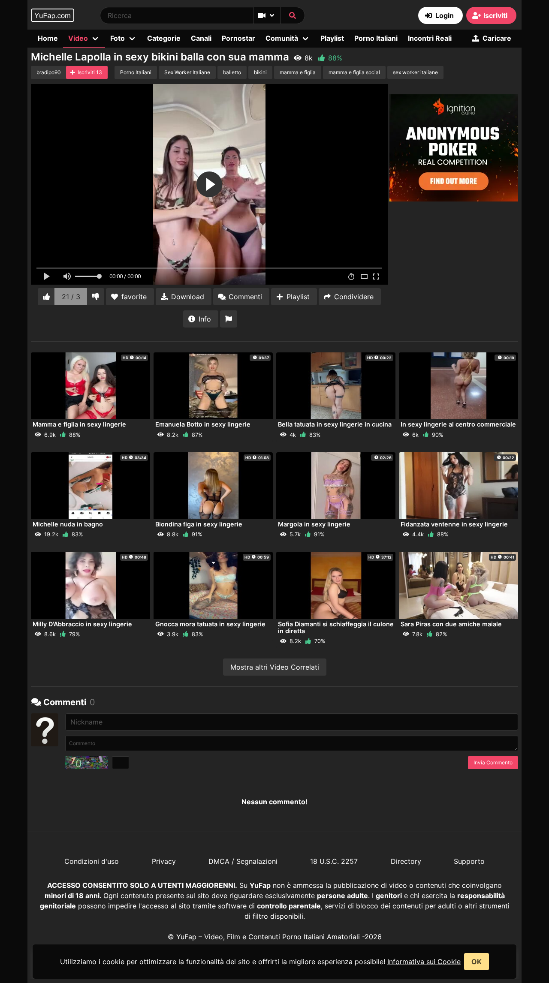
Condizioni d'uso (91, 861)
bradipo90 (48, 72)
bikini (260, 72)
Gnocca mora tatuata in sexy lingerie (210, 624)
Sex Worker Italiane (187, 72)
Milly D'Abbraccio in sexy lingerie (82, 624)
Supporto (469, 861)
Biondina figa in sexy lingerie (198, 524)
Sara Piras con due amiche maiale (451, 624)
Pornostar (238, 38)
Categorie (164, 38)
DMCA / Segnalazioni (243, 861)
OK (476, 961)
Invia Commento (493, 762)
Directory (406, 861)
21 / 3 (71, 296)
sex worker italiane (415, 72)
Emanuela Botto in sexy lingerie (202, 424)
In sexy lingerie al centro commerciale (458, 424)
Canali (201, 38)
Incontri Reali (430, 38)
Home (48, 38)
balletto (232, 72)
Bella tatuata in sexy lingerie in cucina (335, 424)
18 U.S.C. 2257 (334, 861)
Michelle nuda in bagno (68, 524)
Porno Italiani (376, 38)
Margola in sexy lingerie (314, 524)
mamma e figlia (298, 72)
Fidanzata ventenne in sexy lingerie (454, 524)
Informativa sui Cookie (424, 961)
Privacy (164, 861)
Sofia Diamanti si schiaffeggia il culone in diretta (336, 627)
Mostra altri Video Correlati (274, 667)
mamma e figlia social (354, 72)
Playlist (332, 38)
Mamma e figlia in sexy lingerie (79, 424)
